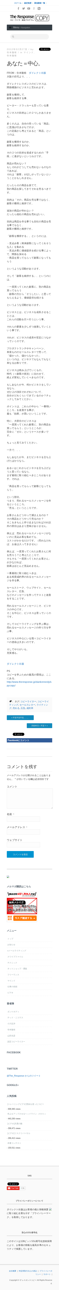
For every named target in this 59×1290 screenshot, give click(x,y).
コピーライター (28, 701)
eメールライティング (16, 951)
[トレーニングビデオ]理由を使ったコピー (25, 1104)
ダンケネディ (13, 1012)
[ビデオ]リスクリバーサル (18, 1133)
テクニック (12, 963)
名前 (10, 814)
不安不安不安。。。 (21, 718)
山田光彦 (11, 1036)
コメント (12, 786)
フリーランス (13, 975)
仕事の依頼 (12, 986)
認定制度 (27, 3)
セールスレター (27, 704)
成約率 (29, 708)
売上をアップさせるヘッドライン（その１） (27, 1114)
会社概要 (12, 1271)
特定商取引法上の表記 (28, 1271)
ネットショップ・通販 (17, 969)
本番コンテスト (14, 1143)
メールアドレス (17, 827)
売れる (16, 708)
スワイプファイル (15, 957)
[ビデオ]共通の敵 (14, 1123)
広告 (23, 708)
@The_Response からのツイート (24, 1075)
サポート (47, 1274)
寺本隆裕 (12, 55)
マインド (29, 52)
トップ (10, 939)
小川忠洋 (11, 1023)
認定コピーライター (16, 1041)
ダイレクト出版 (37, 73)
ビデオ (10, 993)
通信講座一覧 (39, 3)
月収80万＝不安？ (38, 726)
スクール (17, 3)
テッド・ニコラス (15, 1017)
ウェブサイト (15, 840)
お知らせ (11, 944)
